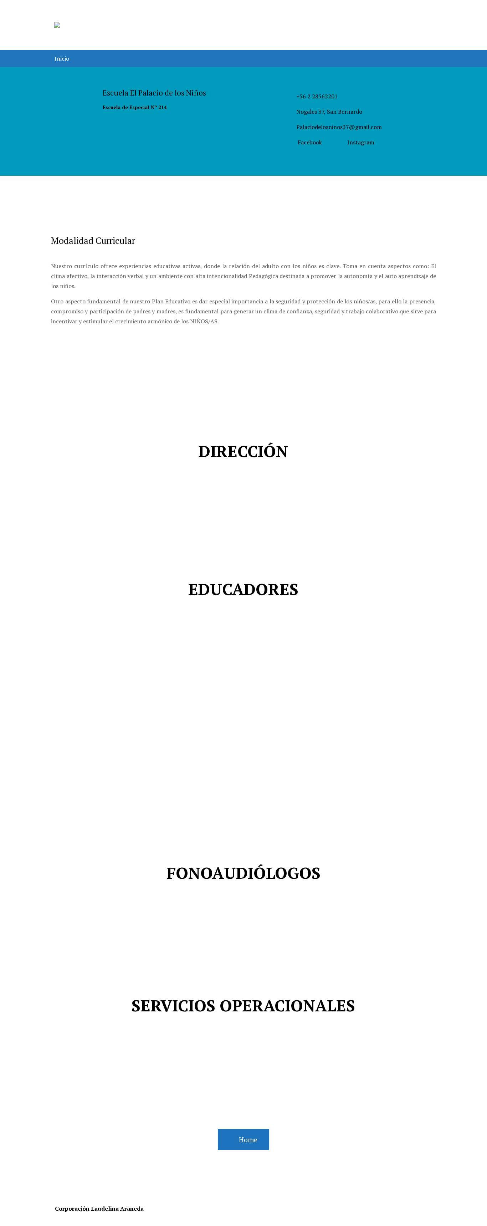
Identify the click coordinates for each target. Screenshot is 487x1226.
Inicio (62, 58)
